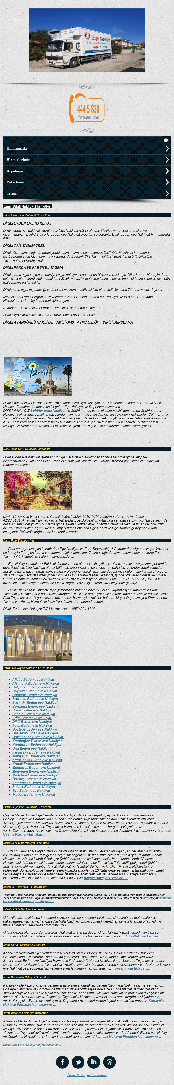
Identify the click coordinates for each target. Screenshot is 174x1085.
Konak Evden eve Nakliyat (33, 764)
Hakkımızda (17, 148)
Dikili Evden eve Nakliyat (32, 722)
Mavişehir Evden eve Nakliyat (35, 756)
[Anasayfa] (166, 139)
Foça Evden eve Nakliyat (32, 725)
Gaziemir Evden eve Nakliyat (35, 733)
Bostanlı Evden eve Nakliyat (34, 695)
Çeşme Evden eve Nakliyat (33, 714)
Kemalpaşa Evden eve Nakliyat (37, 760)
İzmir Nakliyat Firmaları (87, 1075)
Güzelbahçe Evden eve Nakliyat (38, 737)
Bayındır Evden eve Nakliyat (35, 702)
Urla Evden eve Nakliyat (31, 748)
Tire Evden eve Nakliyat (31, 790)
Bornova (19, 699)
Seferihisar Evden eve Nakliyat (36, 783)
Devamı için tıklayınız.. (132, 968)
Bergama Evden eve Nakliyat (35, 706)
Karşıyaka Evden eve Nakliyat (36, 752)
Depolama (15, 171)
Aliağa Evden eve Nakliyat (33, 679)
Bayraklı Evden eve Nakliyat (34, 691)
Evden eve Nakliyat (43, 699)
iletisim (12, 193)
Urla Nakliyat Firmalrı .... (144, 936)
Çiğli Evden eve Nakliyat (32, 718)
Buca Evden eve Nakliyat (32, 710)
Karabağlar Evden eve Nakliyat (37, 741)
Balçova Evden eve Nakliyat (34, 687)
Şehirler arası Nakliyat (48, 410)
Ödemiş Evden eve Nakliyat (34, 779)
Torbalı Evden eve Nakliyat (34, 794)
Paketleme (15, 182)
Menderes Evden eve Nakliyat (36, 767)
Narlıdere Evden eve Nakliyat (35, 775)
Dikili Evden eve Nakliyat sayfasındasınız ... (32, 1045)
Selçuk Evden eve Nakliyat (33, 787)
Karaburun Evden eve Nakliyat (36, 745)
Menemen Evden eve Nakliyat (36, 771)
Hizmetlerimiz (18, 160)
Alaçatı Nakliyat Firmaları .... (106, 878)
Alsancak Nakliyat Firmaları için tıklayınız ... (127, 1036)
